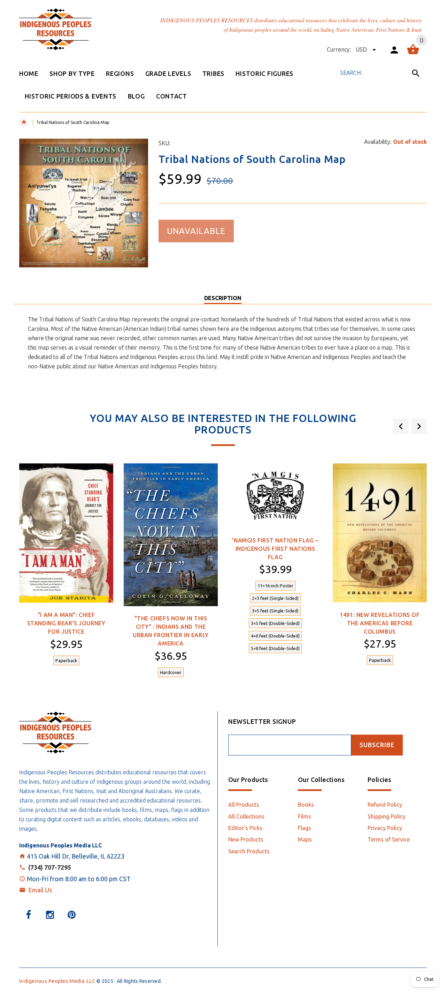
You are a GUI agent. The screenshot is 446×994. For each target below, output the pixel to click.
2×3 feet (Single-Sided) (275, 598)
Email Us (40, 889)
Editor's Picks (245, 828)
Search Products (249, 851)
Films (304, 816)
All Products (243, 804)
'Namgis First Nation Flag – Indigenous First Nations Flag (275, 548)
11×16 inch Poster (275, 585)
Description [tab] (222, 298)
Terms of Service (389, 839)
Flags (304, 828)
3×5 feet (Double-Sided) (275, 623)
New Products (245, 839)
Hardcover (171, 672)
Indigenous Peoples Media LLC (57, 981)
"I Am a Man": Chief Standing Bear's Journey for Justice (66, 623)
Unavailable (196, 231)
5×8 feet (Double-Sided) (275, 648)
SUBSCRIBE (377, 745)
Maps (305, 839)
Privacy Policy (385, 828)
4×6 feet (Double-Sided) (275, 635)
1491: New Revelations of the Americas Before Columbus (380, 623)
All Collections (246, 816)
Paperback (66, 660)
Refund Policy (385, 804)
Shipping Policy (387, 816)
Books (306, 804)
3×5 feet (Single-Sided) (275, 610)
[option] (66, 568)
